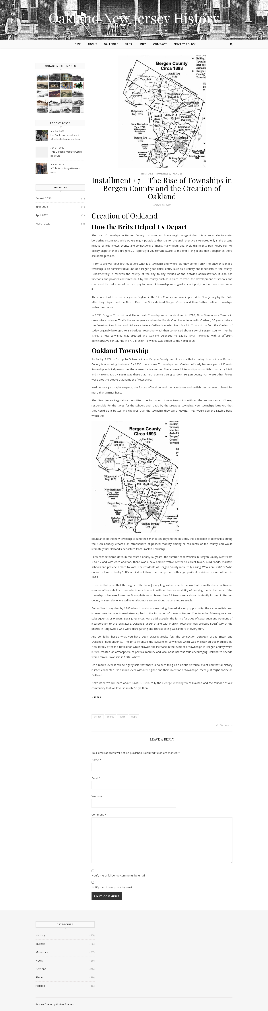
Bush (146, 683)
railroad (40, 985)
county (110, 716)
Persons (41, 969)
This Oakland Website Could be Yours (66, 153)
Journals (163, 173)
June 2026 (42, 206)
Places (177, 173)
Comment (99, 814)
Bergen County (175, 302)
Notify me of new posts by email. (112, 887)
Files (128, 44)
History (147, 173)
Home (77, 44)
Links (143, 44)
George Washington (175, 683)
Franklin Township (192, 325)
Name (96, 760)
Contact (160, 44)
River (192, 335)
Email (96, 778)
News (39, 960)
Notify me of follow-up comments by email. (118, 875)
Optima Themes (65, 1004)
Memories (42, 952)
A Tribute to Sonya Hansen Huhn (65, 170)
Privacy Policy (185, 44)
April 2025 (42, 215)
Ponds (166, 320)
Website (97, 796)
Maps (134, 716)
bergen (97, 716)
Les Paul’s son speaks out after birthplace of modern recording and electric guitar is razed (67, 137)
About (92, 44)
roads (95, 284)
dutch (122, 716)
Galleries (111, 44)
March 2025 (43, 223)
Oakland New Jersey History (134, 18)
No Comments (223, 725)
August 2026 (44, 198)
